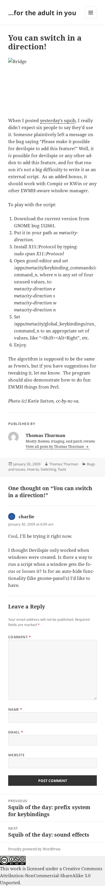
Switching (48, 469)
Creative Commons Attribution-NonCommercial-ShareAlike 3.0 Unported (51, 875)
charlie (26, 516)
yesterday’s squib (58, 120)
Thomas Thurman (63, 464)
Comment (19, 636)
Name (15, 709)
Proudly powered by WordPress (34, 849)
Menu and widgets (91, 18)
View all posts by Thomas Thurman (55, 446)
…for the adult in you (42, 12)
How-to (33, 469)
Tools (62, 469)
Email (15, 732)
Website (16, 755)
